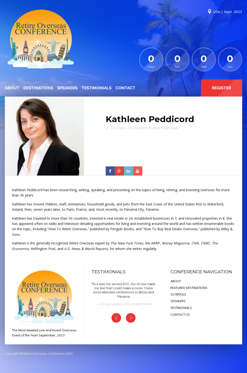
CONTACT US (180, 314)
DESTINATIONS (38, 87)
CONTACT (125, 87)
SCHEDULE (178, 294)
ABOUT (12, 87)
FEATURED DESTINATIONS (189, 288)
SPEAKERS (67, 87)
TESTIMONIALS (96, 87)
